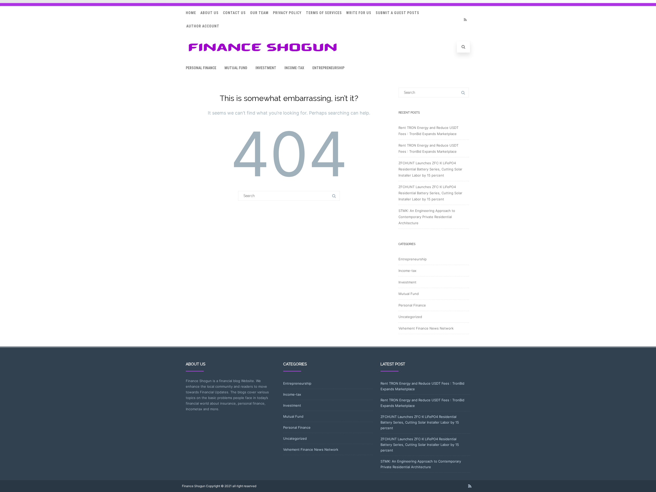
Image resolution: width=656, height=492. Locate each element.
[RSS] (465, 19)
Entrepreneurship (328, 68)
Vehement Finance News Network (426, 328)
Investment (265, 68)
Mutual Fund (235, 68)
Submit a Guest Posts (397, 13)
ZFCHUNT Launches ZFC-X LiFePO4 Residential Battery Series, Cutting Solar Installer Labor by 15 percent (430, 169)
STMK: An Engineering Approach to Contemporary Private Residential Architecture (426, 217)
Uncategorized (410, 317)
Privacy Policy (287, 13)
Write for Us (358, 13)
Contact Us (234, 13)
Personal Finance (201, 68)
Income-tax (294, 68)
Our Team (259, 13)
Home (191, 13)
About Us (209, 13)
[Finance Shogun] (263, 53)
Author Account (202, 26)
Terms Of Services (324, 13)
